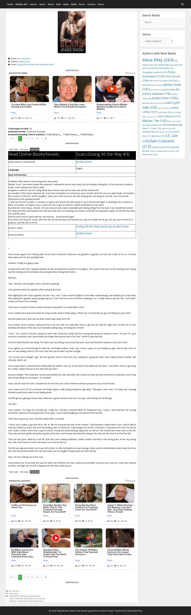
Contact (91, 4)
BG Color (24, 149)
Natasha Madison (154, 125)
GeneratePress (134, 610)
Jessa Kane (172, 89)
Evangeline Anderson (154, 72)
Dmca (101, 4)
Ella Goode (166, 68)
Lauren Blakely (164, 108)
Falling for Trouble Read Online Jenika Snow (26, 601)
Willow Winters (149, 154)
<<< (11, 138)
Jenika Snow (24, 61)
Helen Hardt (155, 81)
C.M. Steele (161, 64)
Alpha (66, 4)
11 (32, 138)
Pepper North (166, 132)
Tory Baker (161, 151)
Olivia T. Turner (151, 128)
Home (10, 4)
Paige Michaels (168, 128)
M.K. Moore (169, 116)
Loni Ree (164, 112)
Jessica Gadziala (156, 94)
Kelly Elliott (159, 103)
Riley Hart (158, 136)
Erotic (82, 4)
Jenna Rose (156, 90)
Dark (58, 4)
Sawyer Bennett (160, 147)
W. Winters (173, 151)
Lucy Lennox (152, 117)
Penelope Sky (150, 131)
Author (33, 4)
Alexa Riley (158, 60)
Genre (42, 4)
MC (19, 58)
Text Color (13, 149)
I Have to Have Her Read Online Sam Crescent (27, 598)
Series (51, 4)
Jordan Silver (164, 98)
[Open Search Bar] (182, 4)
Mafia (74, 4)
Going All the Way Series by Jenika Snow (35, 64)
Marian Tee (154, 120)
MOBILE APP (22, 4)
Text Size (34, 149)
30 (46, 138)
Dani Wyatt (152, 68)
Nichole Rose (172, 124)
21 (37, 138)
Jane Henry (157, 85)
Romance (26, 58)
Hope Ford (169, 80)
